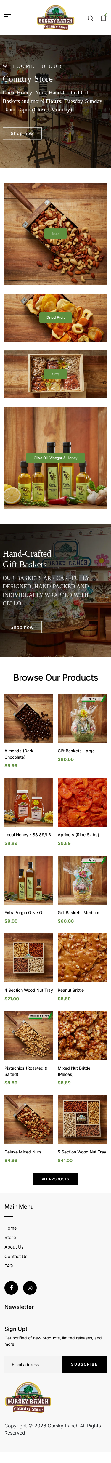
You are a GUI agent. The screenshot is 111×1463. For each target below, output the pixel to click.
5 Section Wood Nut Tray (82, 1151)
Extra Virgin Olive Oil (24, 912)
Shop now (22, 133)
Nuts (55, 233)
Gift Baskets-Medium (78, 912)
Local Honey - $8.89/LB (27, 834)
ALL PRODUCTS (55, 1179)
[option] (55, 101)
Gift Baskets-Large (76, 750)
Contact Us (16, 1256)
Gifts (55, 374)
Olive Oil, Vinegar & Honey (56, 458)
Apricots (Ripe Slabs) (78, 834)
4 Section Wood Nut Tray (28, 990)
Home (10, 1228)
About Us (14, 1247)
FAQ (8, 1266)
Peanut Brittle (71, 990)
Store (10, 1237)
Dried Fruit (55, 317)
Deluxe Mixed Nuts (22, 1151)
